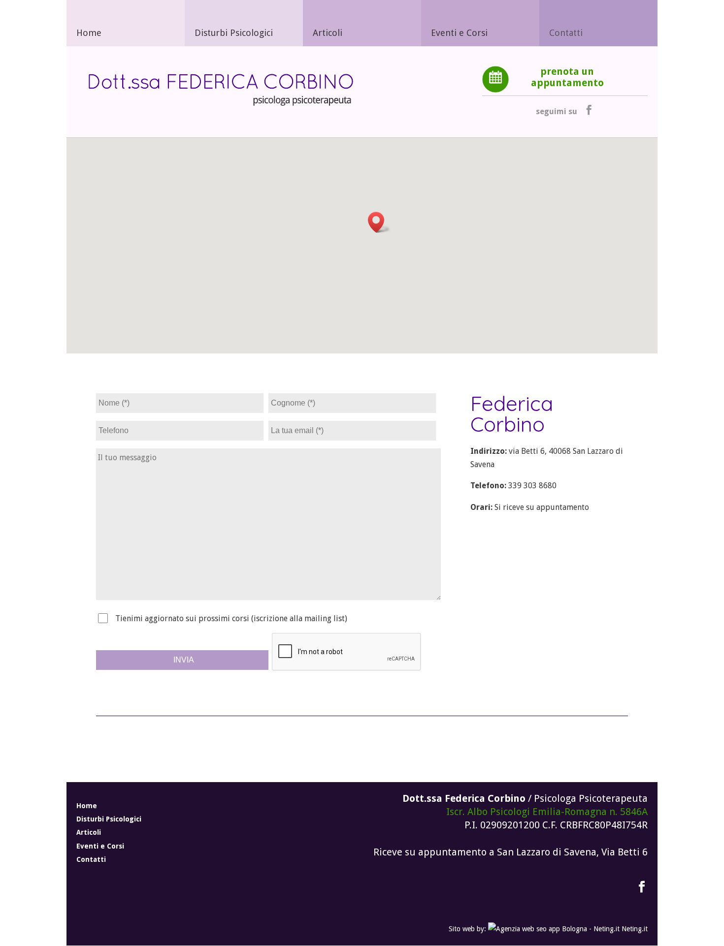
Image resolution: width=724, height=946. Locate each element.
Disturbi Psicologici (234, 33)
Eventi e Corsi (459, 33)
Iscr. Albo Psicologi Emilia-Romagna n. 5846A (547, 812)
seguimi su (556, 111)
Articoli (327, 33)
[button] (379, 222)
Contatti (566, 33)
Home (88, 33)
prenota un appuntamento (567, 77)
